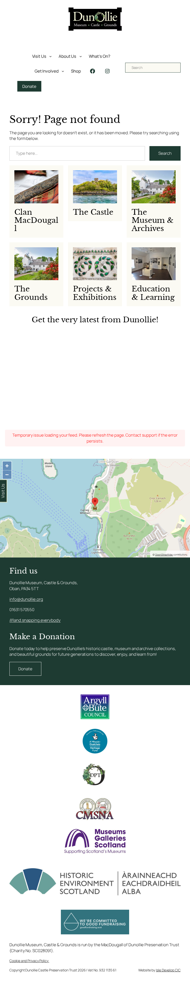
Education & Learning (153, 293)
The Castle (93, 212)
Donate (29, 86)
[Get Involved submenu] (63, 71)
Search (164, 153)
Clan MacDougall (36, 220)
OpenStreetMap (164, 554)
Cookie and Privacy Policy (29, 960)
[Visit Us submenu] (50, 56)
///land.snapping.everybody (34, 620)
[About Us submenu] (80, 56)
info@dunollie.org (26, 599)
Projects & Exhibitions (95, 293)
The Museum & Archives (152, 220)
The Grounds (31, 293)
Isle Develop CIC (168, 970)
